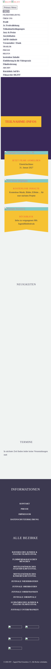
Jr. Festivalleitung (11, 25)
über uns (7, 18)
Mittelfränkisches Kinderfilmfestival (24, 575)
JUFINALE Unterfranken (25, 610)
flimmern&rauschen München (25, 560)
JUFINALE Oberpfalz (24, 597)
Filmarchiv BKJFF (12, 75)
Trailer (7, 47)
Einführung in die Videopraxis (17, 61)
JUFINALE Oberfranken (24, 592)
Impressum (24, 514)
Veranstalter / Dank (12, 43)
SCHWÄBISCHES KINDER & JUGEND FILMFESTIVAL (24, 603)
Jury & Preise (9, 32)
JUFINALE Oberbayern (24, 587)
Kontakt (25, 504)
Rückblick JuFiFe (11, 71)
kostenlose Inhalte (11, 57)
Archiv (6, 68)
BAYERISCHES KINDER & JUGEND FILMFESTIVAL (24, 553)
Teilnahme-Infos (20, 121)
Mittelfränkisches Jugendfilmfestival (24, 568)
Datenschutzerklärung (24, 519)
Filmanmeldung (11, 15)
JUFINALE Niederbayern (24, 581)
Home (6, 11)
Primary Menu (10, 7)
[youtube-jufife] (35, 255)
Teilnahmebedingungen (14, 29)
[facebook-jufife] (25, 255)
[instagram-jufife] (15, 255)
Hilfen (6, 54)
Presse (6, 50)
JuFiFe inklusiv (10, 39)
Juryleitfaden (9, 36)
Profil (5, 22)
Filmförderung (10, 64)
